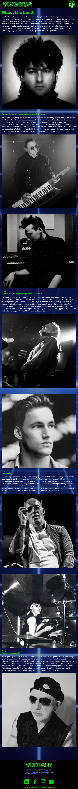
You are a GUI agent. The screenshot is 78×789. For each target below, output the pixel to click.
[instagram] (43, 781)
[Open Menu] (50, 4)
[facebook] (34, 781)
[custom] (26, 781)
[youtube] (51, 781)
